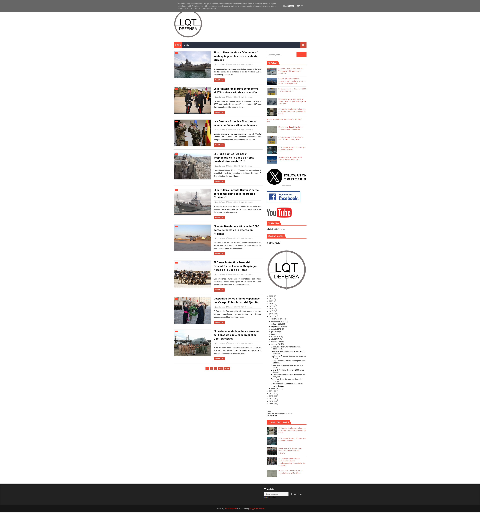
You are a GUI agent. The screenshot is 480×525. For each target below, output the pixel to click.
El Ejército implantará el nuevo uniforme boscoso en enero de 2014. (292, 111)
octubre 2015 (276, 324)
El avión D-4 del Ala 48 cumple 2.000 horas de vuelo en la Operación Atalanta (236, 230)
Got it (300, 6)
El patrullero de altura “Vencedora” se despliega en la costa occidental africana (236, 56)
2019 (271, 306)
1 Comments (247, 166)
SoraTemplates (231, 509)
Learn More (288, 6)
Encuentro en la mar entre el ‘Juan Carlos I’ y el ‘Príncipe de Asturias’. (292, 101)
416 (220, 369)
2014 (271, 391)
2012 (271, 396)
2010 (271, 401)
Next (227, 369)
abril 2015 (275, 339)
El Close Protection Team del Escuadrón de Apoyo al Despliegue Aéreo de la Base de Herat (235, 266)
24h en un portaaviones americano (280, 413)
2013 (271, 394)
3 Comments (247, 274)
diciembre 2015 (277, 319)
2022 (271, 299)
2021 (271, 301)
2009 (271, 404)
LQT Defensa (272, 415)
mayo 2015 (276, 337)
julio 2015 (275, 332)
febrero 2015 (276, 344)
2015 (271, 316)
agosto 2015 (276, 329)
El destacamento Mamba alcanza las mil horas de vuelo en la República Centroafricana (236, 335)
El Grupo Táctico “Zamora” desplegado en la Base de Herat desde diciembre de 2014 (234, 157)
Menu (186, 45)
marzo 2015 (276, 342)
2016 (271, 314)
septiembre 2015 (278, 326)
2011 (271, 399)
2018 (271, 309)
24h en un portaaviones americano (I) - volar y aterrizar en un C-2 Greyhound (292, 81)
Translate (272, 497)
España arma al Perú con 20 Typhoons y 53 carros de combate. (290, 71)
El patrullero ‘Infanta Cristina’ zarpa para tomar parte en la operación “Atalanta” (236, 194)
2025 (271, 296)
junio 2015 (275, 334)
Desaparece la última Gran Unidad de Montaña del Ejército (290, 450)
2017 (271, 311)
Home (178, 45)
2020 (271, 304)
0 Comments (247, 64)
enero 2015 (276, 388)
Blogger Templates (257, 509)
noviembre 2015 (278, 321)
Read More (219, 80)
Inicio (269, 411)
